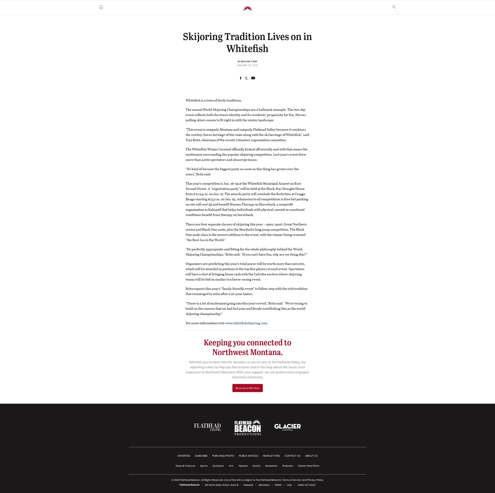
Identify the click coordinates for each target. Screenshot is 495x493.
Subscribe (201, 455)
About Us (311, 455)
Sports (204, 465)
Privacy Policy (315, 479)
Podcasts (287, 465)
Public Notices (248, 455)
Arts (231, 465)
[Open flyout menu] (101, 7)
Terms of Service (291, 479)
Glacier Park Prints (308, 465)
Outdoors (218, 465)
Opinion (243, 465)
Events (256, 465)
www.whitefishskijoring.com (246, 323)
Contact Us (292, 455)
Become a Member (247, 388)
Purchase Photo (223, 455)
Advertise (183, 455)
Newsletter (271, 465)
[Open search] (394, 7)
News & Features (185, 465)
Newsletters (271, 455)
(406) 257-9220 (306, 485)
